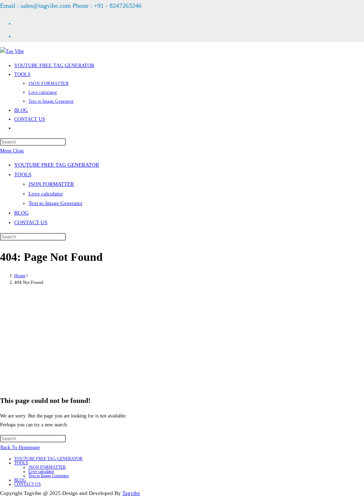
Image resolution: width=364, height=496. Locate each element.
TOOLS (22, 174)
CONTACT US (30, 222)
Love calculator (45, 193)
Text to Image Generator (55, 203)
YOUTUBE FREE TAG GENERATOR (56, 165)
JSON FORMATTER (51, 184)
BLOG (21, 213)
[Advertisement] (182, 340)
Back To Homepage (20, 447)
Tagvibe (131, 493)
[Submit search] (69, 238)
